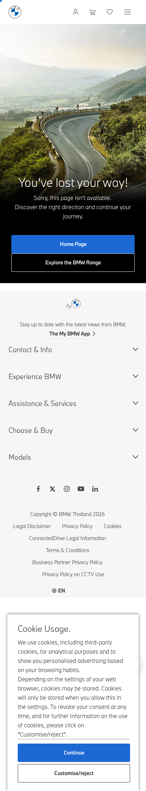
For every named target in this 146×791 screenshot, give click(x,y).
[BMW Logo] (15, 12)
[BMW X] (52, 490)
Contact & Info (30, 349)
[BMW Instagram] (67, 490)
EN (61, 590)
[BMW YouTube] (81, 490)
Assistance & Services (43, 403)
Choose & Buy (31, 430)
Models (20, 457)
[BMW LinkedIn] (95, 490)
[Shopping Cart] (93, 12)
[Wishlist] (110, 12)
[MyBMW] (76, 12)
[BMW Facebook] (38, 490)
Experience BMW (35, 376)
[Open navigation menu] (128, 12)
